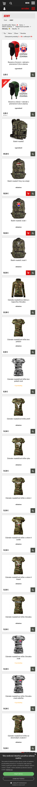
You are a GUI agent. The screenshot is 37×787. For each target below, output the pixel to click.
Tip (5, 33)
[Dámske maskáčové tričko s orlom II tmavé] (18, 565)
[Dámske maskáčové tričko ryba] (18, 446)
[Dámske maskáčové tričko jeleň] (18, 407)
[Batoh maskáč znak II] (18, 248)
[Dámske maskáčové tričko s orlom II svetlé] (18, 525)
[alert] (18, 770)
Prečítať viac (9, 769)
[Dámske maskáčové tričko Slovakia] (18, 605)
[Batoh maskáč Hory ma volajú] (18, 169)
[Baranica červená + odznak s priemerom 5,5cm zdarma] (18, 50)
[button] (18, 783)
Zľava (16, 33)
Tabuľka (14, 29)
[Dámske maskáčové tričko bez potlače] (18, 327)
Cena (21, 25)
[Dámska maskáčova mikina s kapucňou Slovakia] (18, 288)
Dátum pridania (7, 26)
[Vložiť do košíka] (28, 193)
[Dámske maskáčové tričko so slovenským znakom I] (18, 724)
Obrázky (5, 29)
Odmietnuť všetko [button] (18, 778)
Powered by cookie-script (18, 785)
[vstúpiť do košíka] (4, 3)
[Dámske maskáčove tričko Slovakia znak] (18, 644)
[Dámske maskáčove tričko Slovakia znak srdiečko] (18, 684)
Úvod (5, 20)
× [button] (35, 754)
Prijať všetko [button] (18, 774)
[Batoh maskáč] (18, 129)
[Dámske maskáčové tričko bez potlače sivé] (18, 367)
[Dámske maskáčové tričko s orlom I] (18, 486)
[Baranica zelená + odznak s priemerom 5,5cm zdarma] (33, 114)
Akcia (10, 33)
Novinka (23, 33)
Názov (14, 25)
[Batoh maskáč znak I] (18, 208)
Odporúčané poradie (22, 26)
